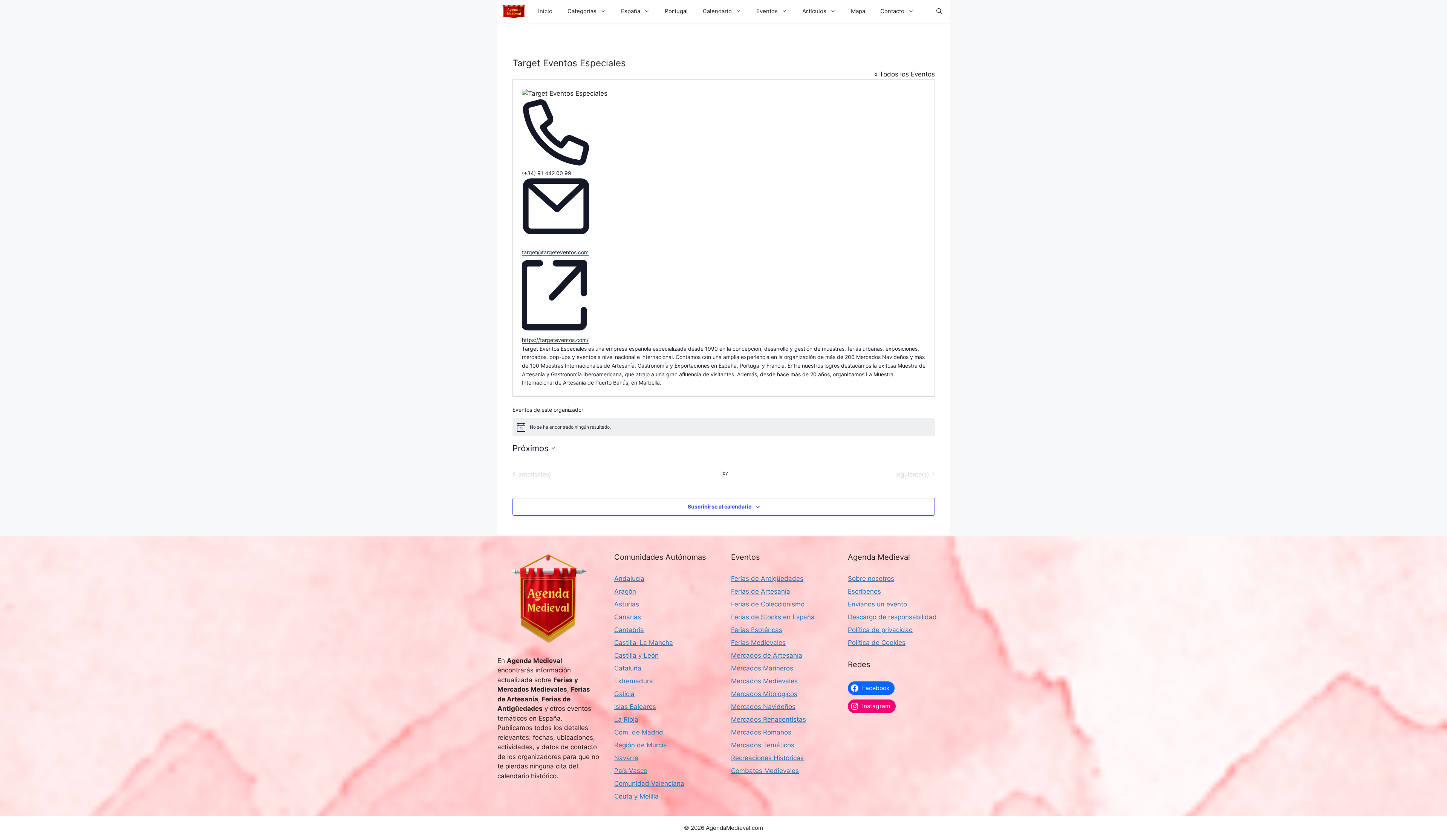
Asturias (626, 604)
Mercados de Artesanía (766, 655)
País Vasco (630, 770)
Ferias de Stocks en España (773, 617)
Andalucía (629, 578)
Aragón (625, 591)
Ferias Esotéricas (756, 630)
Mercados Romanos (761, 732)
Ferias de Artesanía (760, 591)
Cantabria (629, 630)
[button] (939, 11)
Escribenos (864, 591)
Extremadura (633, 681)
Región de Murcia (640, 745)
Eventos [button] (767, 11)
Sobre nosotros (871, 578)
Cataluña (627, 668)
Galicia (624, 694)
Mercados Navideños (763, 706)
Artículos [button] (814, 11)
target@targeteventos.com (555, 252)
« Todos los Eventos (904, 74)
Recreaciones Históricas (767, 758)
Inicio (545, 11)
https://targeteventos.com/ (555, 340)
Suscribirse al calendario (720, 506)
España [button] (630, 11)
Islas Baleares (635, 706)
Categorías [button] (582, 11)
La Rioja (626, 719)
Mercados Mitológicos (764, 694)
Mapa (858, 11)
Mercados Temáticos (762, 745)
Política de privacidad (880, 630)
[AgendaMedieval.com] (514, 11)
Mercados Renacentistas (768, 719)
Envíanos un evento (877, 604)
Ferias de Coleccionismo (768, 604)
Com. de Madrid (638, 732)
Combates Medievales (765, 770)
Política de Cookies (877, 642)
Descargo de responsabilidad (892, 617)
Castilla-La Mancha (643, 642)
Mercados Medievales (764, 681)
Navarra (626, 758)
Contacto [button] (892, 11)
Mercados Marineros (762, 668)
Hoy (723, 473)
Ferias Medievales (758, 642)
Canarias (627, 617)
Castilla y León (636, 655)
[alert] (723, 427)
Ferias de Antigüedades (767, 578)
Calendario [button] (717, 11)
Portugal (676, 11)
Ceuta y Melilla (636, 796)
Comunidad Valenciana (649, 783)
